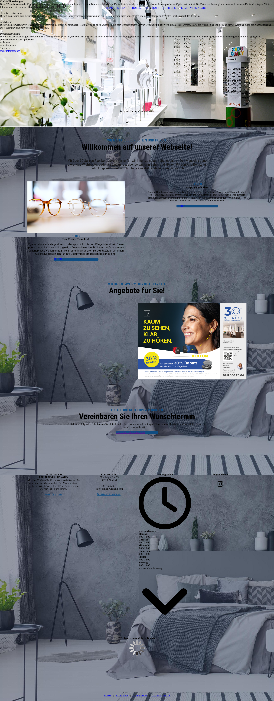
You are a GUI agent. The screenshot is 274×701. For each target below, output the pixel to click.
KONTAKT (122, 695)
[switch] (1, 19)
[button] (137, 42)
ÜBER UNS (169, 8)
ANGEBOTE (152, 8)
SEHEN (121, 8)
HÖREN (136, 8)
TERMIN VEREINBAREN (193, 8)
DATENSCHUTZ (161, 695)
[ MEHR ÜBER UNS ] (53, 494)
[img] (47, 8)
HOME (110, 8)
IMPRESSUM (140, 695)
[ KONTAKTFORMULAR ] (109, 494)
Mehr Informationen (10, 50)
